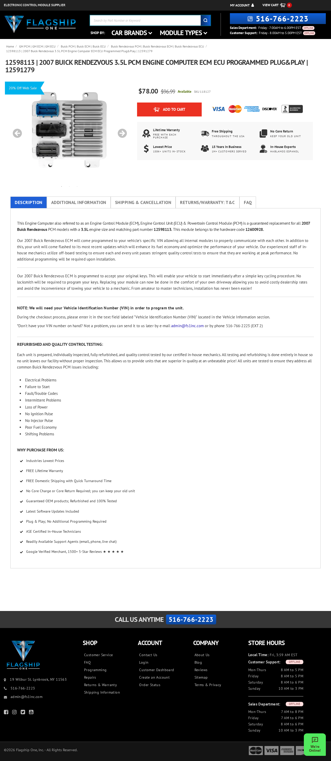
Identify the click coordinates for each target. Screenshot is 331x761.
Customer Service (98, 655)
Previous (15, 130)
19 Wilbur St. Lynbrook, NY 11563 (38, 679)
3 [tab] (77, 186)
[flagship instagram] (15, 713)
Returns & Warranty (100, 684)
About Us (202, 655)
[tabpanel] (69, 130)
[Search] (205, 20)
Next (120, 130)
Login (143, 662)
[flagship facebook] (7, 713)
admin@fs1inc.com (187, 325)
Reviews (201, 670)
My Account (240, 5)
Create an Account (154, 677)
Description (28, 202)
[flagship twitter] (23, 713)
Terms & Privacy (207, 684)
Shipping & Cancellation (143, 202)
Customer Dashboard (156, 670)
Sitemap (201, 677)
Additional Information (78, 202)
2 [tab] (69, 186)
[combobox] (150, 20)
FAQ (248, 202)
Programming (95, 670)
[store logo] (40, 24)
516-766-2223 (282, 18)
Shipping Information (102, 692)
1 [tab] (61, 186)
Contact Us (148, 655)
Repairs (90, 677)
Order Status (149, 684)
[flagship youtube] (32, 713)
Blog (198, 662)
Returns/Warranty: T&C (207, 202)
